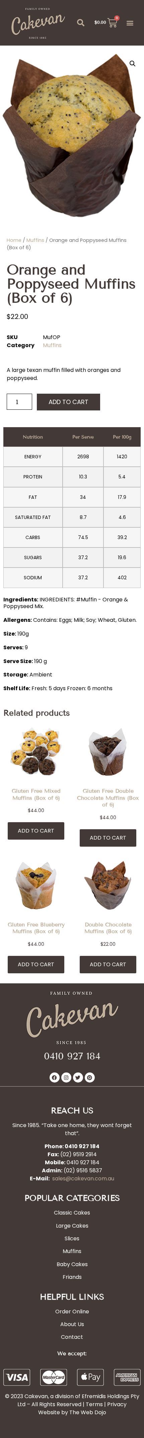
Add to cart (68, 402)
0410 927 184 (72, 1056)
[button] (80, 22)
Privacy (117, 1404)
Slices (72, 1238)
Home (14, 240)
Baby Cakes (72, 1264)
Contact (72, 1337)
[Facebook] (55, 1077)
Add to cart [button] (36, 831)
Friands (72, 1277)
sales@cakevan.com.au (83, 1178)
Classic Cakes (72, 1213)
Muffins (35, 240)
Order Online (72, 1311)
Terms (94, 1404)
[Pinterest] (90, 1077)
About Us (72, 1324)
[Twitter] (78, 1077)
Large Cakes (72, 1226)
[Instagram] (66, 1077)
